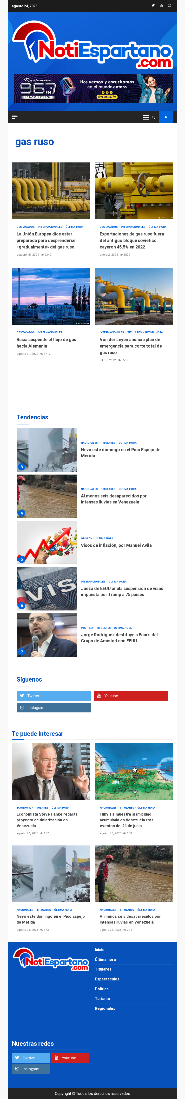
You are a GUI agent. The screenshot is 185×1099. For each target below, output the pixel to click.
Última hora (74, 227)
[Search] (153, 117)
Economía (24, 807)
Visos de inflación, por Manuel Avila (47, 542)
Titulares (135, 332)
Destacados (26, 227)
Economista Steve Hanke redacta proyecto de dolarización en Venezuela (51, 771)
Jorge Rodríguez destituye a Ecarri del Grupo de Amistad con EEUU (47, 635)
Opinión (87, 538)
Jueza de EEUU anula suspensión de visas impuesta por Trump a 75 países (47, 588)
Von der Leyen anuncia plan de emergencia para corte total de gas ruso (134, 296)
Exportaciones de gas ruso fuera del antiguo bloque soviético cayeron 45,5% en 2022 (134, 190)
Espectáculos (107, 979)
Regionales (105, 1008)
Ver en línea (166, 117)
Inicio (100, 949)
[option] (92, 451)
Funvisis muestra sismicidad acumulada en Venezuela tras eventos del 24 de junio (134, 771)
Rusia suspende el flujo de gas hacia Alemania (51, 296)
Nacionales (90, 443)
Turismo (102, 998)
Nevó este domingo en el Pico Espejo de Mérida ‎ (47, 450)
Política (87, 628)
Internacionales (50, 227)
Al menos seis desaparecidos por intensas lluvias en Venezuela (47, 496)
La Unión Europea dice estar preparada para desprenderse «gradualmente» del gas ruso (51, 190)
